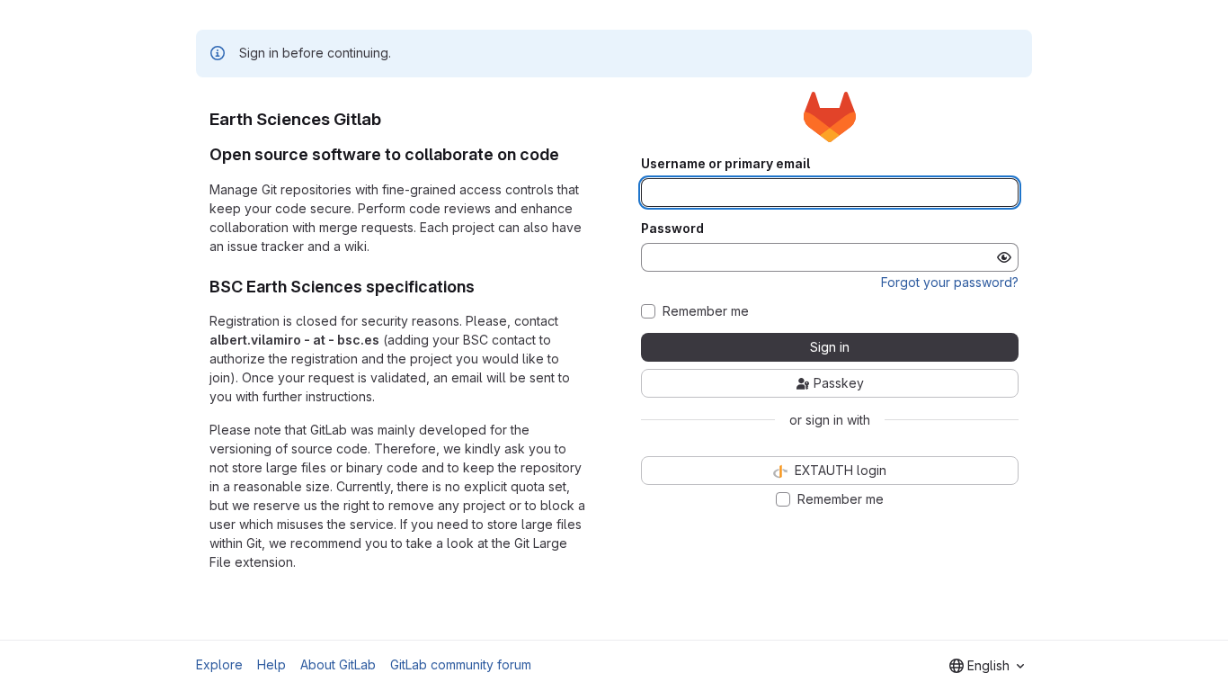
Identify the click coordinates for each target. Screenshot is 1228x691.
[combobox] (986, 666)
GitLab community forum (460, 664)
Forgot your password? (950, 282)
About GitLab (338, 664)
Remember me (706, 311)
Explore (219, 664)
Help (271, 664)
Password (672, 228)
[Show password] (1004, 257)
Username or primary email (725, 164)
